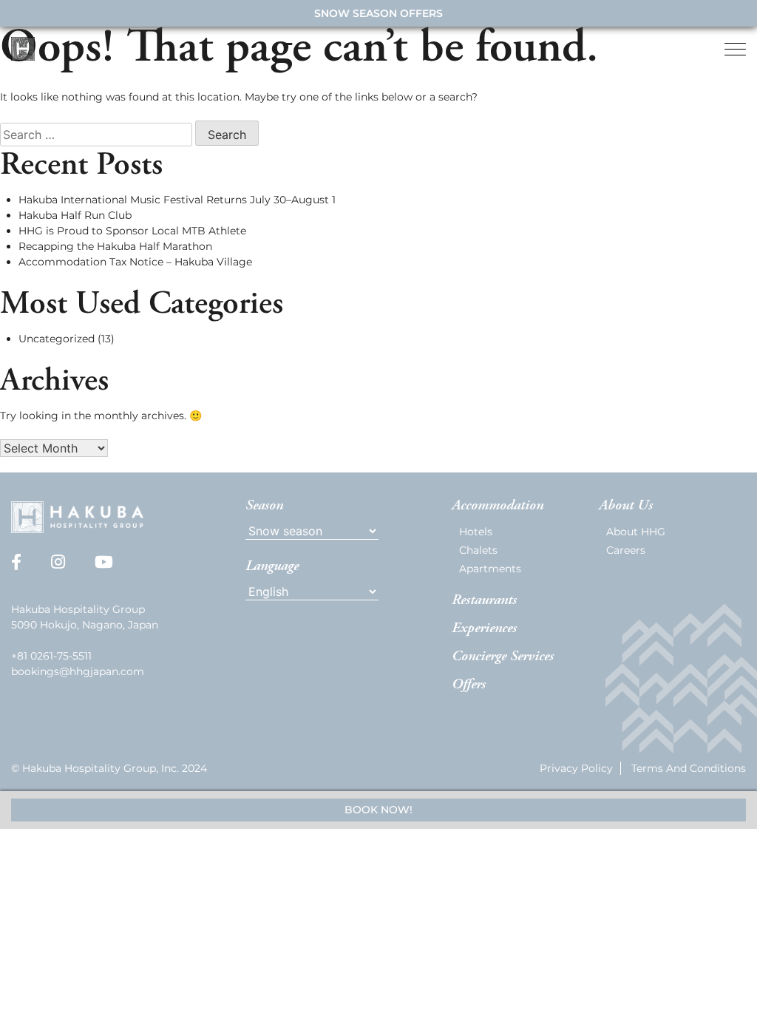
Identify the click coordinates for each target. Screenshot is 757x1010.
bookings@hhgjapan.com (77, 671)
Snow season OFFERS (378, 13)
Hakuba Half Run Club (75, 215)
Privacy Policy (576, 768)
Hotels (475, 531)
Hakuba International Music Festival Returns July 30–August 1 (177, 199)
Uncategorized (56, 338)
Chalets (478, 550)
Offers (469, 684)
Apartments (490, 568)
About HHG (635, 531)
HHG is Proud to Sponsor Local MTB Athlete (132, 230)
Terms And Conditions (688, 768)
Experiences (484, 628)
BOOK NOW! (378, 809)
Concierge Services (503, 656)
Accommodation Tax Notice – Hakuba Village (135, 261)
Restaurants (484, 600)
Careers (625, 550)
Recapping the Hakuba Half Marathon (115, 246)
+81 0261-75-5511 (51, 655)
